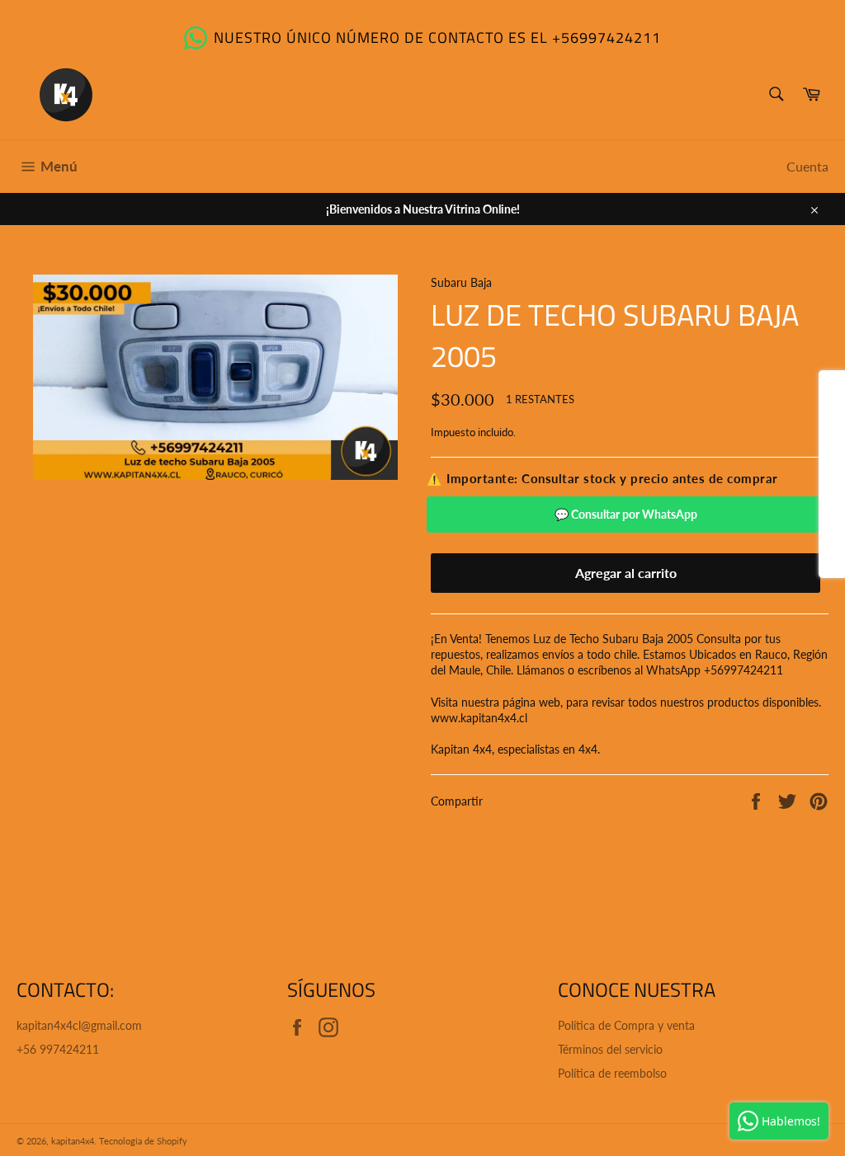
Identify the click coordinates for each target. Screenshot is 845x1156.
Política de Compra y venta (626, 1025)
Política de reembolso (612, 1073)
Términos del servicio (610, 1049)
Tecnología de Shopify (143, 1140)
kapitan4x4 (72, 1140)
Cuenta (807, 166)
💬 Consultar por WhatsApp (626, 514)
